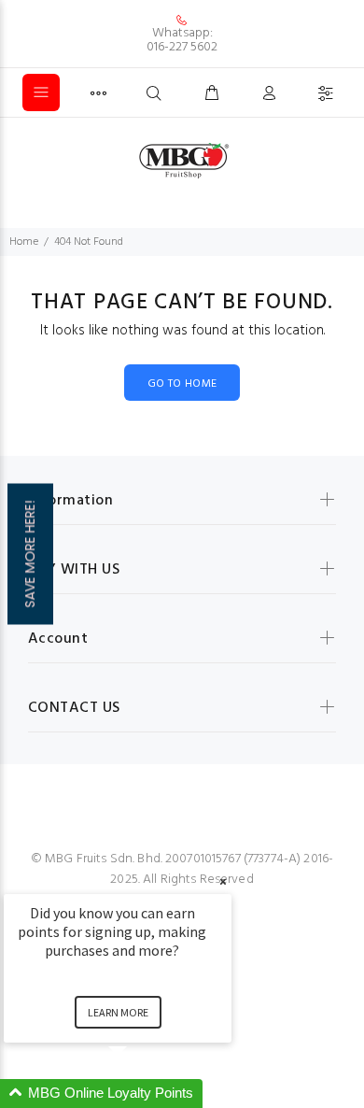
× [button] (223, 881)
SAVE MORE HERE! (30, 554)
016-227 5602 (182, 47)
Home (23, 242)
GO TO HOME (182, 384)
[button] (140, 1093)
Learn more (118, 1012)
